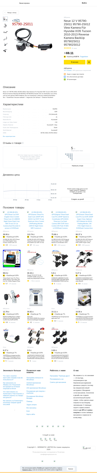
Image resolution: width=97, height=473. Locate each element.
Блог (28, 411)
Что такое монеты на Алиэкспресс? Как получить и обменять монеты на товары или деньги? (13, 394)
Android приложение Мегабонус (34, 384)
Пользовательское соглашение (44, 452)
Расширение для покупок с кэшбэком (36, 392)
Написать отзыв (77, 166)
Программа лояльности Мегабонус (35, 378)
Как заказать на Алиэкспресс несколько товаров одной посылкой (13, 402)
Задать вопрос (32, 404)
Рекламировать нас (57, 379)
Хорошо (70, 469)
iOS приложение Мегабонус (36, 388)
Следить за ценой (77, 199)
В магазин (74, 62)
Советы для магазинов (58, 382)
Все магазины (31, 408)
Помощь (29, 401)
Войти (84, 3)
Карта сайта (31, 414)
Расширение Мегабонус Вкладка (35, 397)
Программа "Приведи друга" (60, 376)
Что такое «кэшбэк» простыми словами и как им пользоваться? (13, 377)
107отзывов (67, 70)
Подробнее (84, 56)
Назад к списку (11, 12)
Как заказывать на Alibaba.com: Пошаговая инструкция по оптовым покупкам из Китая (11, 385)
